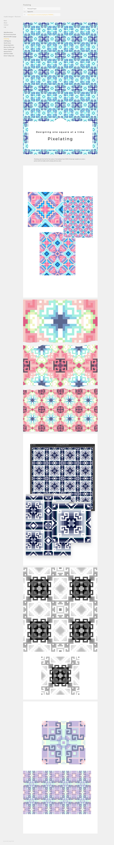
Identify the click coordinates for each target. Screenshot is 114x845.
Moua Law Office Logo (9, 47)
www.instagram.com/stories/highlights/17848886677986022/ (42, 14)
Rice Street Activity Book (10, 34)
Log (5, 27)
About (5, 22)
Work (5, 20)
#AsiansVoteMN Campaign (10, 36)
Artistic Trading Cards (9, 55)
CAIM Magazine (7, 41)
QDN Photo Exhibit (8, 53)
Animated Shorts (8, 51)
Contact (6, 25)
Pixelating (6, 38)
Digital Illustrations (8, 32)
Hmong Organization (9, 45)
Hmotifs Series (7, 43)
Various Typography (8, 49)
